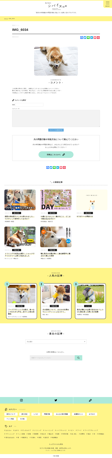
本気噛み (44, 221)
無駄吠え (25, 437)
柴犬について (11, 414)
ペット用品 (10, 419)
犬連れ (33, 437)
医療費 (8, 221)
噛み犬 (16, 258)
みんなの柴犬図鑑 (62, 414)
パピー (72, 430)
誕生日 (51, 221)
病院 (12, 221)
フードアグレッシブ (15, 316)
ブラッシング (10, 434)
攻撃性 (49, 258)
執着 (57, 434)
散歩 (89, 434)
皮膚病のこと (78, 414)
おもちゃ (9, 430)
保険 (29, 434)
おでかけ (92, 414)
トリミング (9, 258)
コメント (16, 108)
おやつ (17, 430)
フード (79, 430)
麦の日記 (16, 213)
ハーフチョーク (61, 430)
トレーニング (48, 430)
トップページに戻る (56, 444)
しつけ (88, 306)
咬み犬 (43, 434)
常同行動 (65, 434)
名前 (13, 104)
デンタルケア (26, 430)
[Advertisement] (56, 379)
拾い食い (46, 314)
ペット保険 (21, 434)
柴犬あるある (10, 437)
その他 (22, 419)
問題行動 (16, 250)
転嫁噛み (55, 437)
